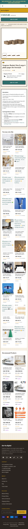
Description (5, 92)
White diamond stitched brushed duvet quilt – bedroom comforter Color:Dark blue (20, 275)
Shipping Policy (5, 501)
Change (22, 73)
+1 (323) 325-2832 (6, 468)
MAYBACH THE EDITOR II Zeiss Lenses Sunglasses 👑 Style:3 (8, 253)
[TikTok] (14, 457)
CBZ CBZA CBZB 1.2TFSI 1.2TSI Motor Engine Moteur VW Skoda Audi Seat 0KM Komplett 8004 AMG (7, 420)
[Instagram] (6, 457)
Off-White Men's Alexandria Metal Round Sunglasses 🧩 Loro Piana (7, 211)
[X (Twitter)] (17, 457)
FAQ (3, 484)
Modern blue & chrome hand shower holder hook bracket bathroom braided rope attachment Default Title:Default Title (20, 211)
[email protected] (14, 121)
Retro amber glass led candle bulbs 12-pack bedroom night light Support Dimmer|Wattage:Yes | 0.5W (19, 318)
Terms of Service (6, 498)
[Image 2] (9, 55)
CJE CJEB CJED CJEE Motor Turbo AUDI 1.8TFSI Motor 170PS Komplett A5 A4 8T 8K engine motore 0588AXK (7, 394)
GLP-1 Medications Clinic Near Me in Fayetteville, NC (19, 420)
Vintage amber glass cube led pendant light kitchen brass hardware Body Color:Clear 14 (20, 296)
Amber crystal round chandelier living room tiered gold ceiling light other (7, 232)
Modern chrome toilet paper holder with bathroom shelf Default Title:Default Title (8, 147)
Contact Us (4, 481)
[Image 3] (13, 55)
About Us (4, 478)
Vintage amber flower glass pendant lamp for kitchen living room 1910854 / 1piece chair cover (20, 253)
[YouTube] (10, 457)
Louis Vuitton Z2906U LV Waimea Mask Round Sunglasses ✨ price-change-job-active (20, 232)
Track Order (5, 486)
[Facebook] (3, 457)
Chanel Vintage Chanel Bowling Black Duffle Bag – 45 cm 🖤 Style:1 (20, 168)
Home (2, 24)
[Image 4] (18, 55)
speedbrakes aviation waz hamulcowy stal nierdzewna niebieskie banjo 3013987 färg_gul (7, 368)
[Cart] (25, 6)
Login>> (7, 378)
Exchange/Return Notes (8, 111)
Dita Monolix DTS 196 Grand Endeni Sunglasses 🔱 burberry (19, 189)
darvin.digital (5, 10)
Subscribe (22, 512)
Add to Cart (14, 19)
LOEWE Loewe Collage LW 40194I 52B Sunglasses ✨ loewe (7, 189)
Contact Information (7, 504)
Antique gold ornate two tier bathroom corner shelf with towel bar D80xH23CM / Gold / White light (8, 168)
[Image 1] (4, 55)
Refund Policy (5, 493)
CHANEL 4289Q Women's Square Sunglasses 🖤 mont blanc (7, 318)
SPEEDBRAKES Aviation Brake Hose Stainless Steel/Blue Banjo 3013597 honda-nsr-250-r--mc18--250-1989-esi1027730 (20, 394)
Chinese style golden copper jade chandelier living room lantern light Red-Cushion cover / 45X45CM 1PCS (20, 147)
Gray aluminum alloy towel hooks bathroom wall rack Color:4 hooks (8, 339)
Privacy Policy (5, 496)
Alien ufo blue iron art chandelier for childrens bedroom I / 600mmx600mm (7, 296)
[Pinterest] (21, 457)
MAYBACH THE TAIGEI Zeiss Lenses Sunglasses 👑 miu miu (20, 339)
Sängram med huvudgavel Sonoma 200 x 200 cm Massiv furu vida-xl (19, 368)
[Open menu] (2, 6)
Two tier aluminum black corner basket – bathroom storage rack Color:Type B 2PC (8, 275)
